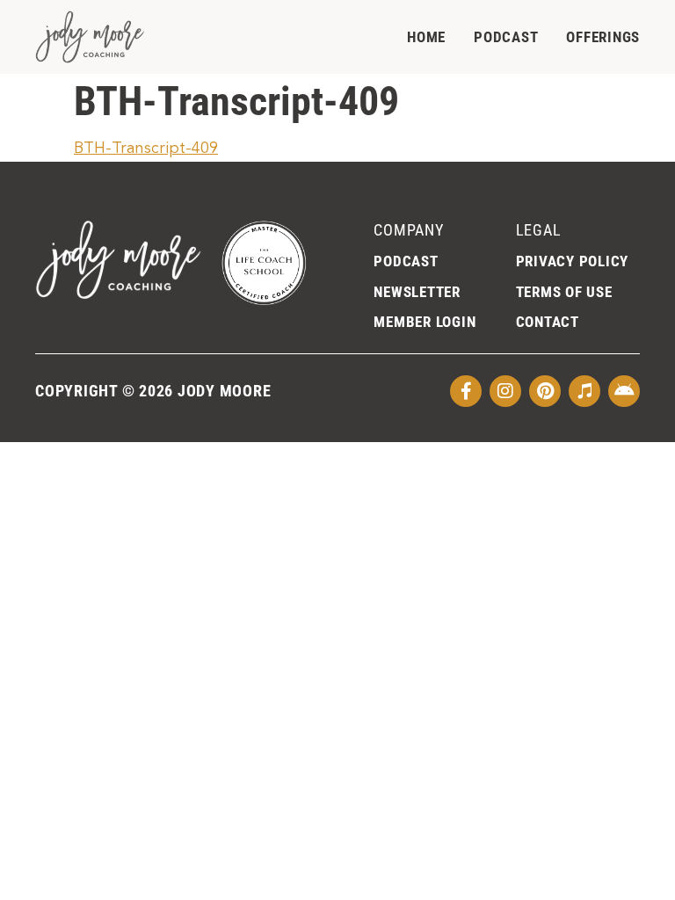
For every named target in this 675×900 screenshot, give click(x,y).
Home (426, 37)
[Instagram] (505, 391)
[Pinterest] (545, 391)
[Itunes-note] (584, 391)
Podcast (506, 37)
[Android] (624, 391)
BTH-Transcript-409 (146, 148)
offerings (603, 37)
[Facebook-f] (466, 391)
